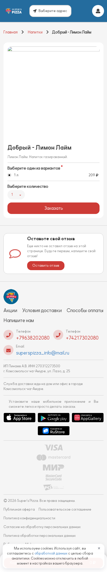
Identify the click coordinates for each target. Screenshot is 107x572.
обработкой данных (51, 553)
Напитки (35, 32)
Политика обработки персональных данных (39, 536)
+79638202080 (33, 338)
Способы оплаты (85, 310)
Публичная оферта (19, 509)
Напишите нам (18, 320)
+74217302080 (82, 338)
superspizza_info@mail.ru (42, 353)
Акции (10, 310)
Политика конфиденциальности (29, 518)
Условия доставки (42, 310)
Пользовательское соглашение (65, 509)
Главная (10, 32)
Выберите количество (27, 186)
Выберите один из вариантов (33, 168)
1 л (16, 175)
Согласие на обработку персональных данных (42, 527)
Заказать (53, 208)
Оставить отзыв (45, 265)
